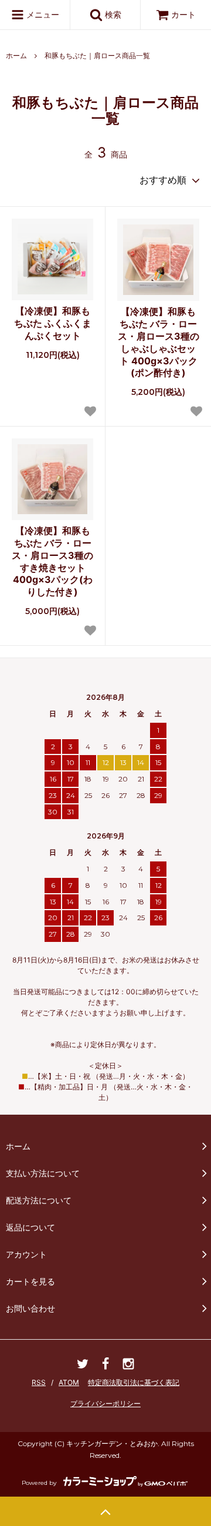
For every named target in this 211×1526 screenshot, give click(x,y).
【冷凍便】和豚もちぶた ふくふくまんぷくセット (52, 323)
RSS (39, 1382)
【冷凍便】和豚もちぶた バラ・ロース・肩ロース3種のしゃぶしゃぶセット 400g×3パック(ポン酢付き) (158, 342)
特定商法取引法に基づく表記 (133, 1382)
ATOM (69, 1382)
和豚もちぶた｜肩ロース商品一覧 (97, 55)
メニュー (41, 14)
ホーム (16, 55)
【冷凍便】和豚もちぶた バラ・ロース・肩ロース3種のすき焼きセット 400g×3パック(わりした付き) (52, 561)
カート (183, 14)
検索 (112, 14)
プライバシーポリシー (105, 1403)
